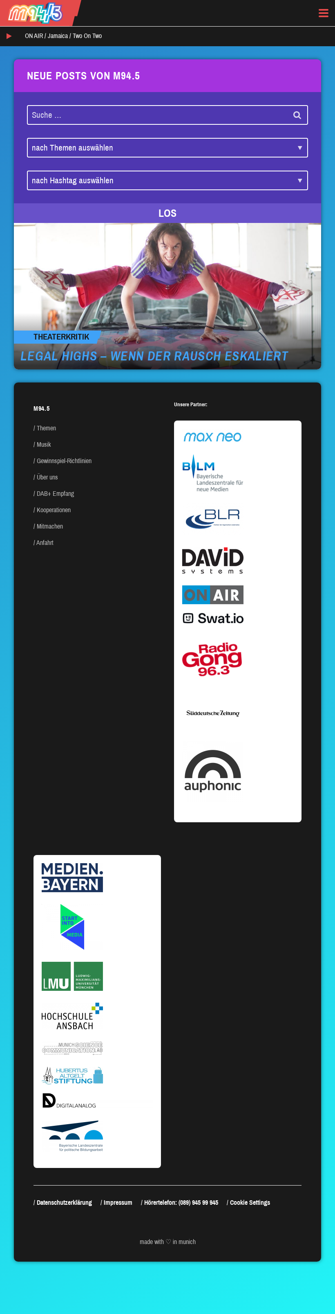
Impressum (118, 1202)
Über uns (47, 477)
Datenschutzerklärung (64, 1202)
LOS (167, 213)
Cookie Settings (250, 1202)
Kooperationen (54, 509)
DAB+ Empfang (55, 493)
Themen (46, 428)
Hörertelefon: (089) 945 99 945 (181, 1202)
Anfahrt (45, 542)
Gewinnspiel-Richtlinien (64, 460)
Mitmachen (50, 526)
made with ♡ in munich (168, 1241)
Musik (44, 444)
